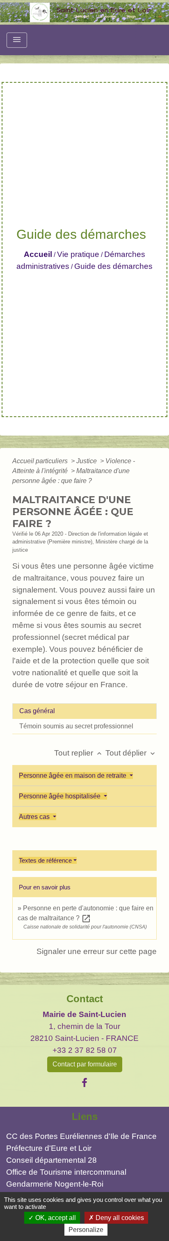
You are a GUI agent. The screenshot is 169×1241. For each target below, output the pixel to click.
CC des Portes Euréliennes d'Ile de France (81, 1136)
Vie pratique (78, 254)
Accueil (38, 254)
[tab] (84, 711)
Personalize (86, 1229)
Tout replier (78, 753)
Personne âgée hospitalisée (60, 796)
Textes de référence (45, 860)
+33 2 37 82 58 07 (85, 1050)
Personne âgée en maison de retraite (73, 775)
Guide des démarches (113, 266)
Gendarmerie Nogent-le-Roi (54, 1184)
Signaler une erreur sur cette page (97, 951)
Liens (85, 1116)
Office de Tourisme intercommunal (66, 1172)
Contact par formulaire (85, 1064)
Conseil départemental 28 (51, 1160)
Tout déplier (131, 753)
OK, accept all (55, 1217)
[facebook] (84, 1083)
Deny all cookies (119, 1217)
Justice (87, 460)
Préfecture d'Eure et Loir (48, 1148)
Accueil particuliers (40, 460)
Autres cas (35, 816)
